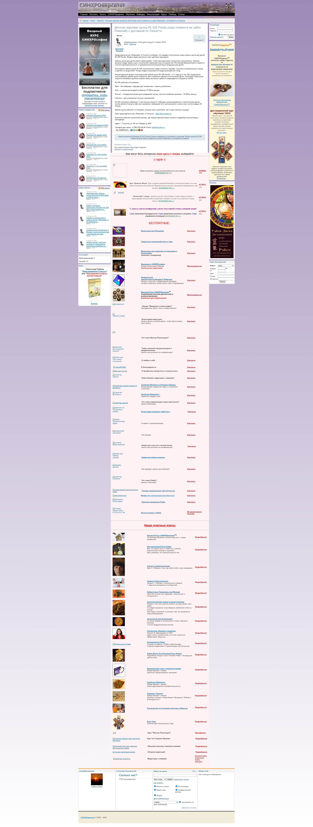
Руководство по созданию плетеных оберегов (167, 708)
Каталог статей (162, 786)
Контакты (93, 14)
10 (95, 128)
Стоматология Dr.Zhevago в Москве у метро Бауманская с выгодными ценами (97, 232)
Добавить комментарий (123, 149)
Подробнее (221, 178)
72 (95, 159)
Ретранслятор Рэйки (156, 642)
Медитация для (148, 231)
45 (95, 180)
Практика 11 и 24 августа (96, 178)
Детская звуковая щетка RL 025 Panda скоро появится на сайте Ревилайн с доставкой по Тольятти (145, 21)
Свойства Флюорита (150, 394)
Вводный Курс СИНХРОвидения (155, 292)
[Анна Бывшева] (82, 116)
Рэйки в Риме (96, 787)
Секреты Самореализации (158, 566)
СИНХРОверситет (88, 817)
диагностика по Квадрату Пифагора (156, 279)
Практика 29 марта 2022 (96, 115)
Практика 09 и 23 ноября (96, 145)
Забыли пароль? (216, 37)
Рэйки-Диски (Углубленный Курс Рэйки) (164, 654)
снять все (193, 807)
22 (95, 118)
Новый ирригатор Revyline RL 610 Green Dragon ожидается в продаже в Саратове (151, 136)
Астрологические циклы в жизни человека (165, 602)
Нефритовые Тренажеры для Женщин (163, 592)
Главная (84, 14)
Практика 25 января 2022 (96, 135)
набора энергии (158, 457)
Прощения (159, 231)
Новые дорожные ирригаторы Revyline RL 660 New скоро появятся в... (97, 207)
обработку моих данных (94, 105)
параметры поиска (181, 779)
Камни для (146, 457)
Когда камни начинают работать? (155, 412)
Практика (146, 502)
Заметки (100, 21)
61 (95, 138)
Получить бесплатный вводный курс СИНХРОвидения (222, 102)
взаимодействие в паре (162, 242)
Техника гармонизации (151, 491)
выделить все (186, 807)
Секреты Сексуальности (157, 581)
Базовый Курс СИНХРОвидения (161, 535)
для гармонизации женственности (157, 495)
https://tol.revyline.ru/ (163, 114)
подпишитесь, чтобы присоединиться (94, 97)
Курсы (164, 14)
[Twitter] (134, 130)
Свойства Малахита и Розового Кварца (158, 385)
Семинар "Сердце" (155, 694)
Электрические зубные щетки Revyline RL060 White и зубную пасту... (97, 195)
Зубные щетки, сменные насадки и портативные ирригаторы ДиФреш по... (96, 244)
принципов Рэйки (157, 502)
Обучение (130, 14)
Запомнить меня (227, 35)
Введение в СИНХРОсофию (153, 264)
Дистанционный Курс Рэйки (159, 547)
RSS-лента (105, 110)
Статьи (181, 14)
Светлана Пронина (119, 50)
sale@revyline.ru (158, 127)
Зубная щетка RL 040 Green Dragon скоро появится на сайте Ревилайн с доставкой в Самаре (166, 137)
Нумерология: (147, 277)
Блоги (92, 21)
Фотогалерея (183, 786)
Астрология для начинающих (160, 619)
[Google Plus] (142, 130)
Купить (103, 14)
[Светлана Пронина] (82, 194)
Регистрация (207, 17)
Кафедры (141, 14)
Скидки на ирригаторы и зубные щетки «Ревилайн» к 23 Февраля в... (97, 220)
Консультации (153, 14)
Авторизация (218, 17)
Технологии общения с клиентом (161, 631)
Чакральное (146, 242)
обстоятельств (168, 491)
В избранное (228, 17)
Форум (159, 795)
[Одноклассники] (136, 130)
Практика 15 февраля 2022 (97, 125)
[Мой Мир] (139, 130)
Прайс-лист (161, 790)
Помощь (172, 14)
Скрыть (194, 771)
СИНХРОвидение (116, 14)
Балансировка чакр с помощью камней (164, 669)
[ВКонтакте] (131, 130)
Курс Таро (151, 721)
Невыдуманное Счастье (94, 271)
